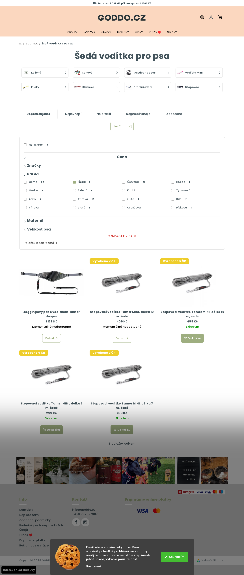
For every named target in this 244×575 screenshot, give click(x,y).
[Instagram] (85, 522)
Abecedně (174, 114)
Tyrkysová (186, 190)
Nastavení (93, 566)
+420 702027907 (85, 514)
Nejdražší (104, 114)
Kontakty (26, 510)
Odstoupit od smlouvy (19, 570)
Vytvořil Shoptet (213, 560)
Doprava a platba (32, 540)
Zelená (85, 190)
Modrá (37, 190)
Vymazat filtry (120, 236)
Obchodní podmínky (35, 520)
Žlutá (133, 199)
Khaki (133, 190)
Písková (184, 207)
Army (35, 199)
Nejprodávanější (138, 114)
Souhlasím (176, 557)
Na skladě (38, 145)
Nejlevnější (73, 114)
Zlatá (84, 207)
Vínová (36, 207)
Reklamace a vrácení (35, 545)
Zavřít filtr (120, 126)
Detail (49, 338)
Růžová (86, 199)
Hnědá (183, 182)
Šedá (84, 182)
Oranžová (136, 207)
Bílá (181, 199)
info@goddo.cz (83, 510)
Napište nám (29, 515)
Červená (136, 182)
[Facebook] (76, 522)
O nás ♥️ (26, 535)
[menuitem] (72, 32)
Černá (36, 182)
